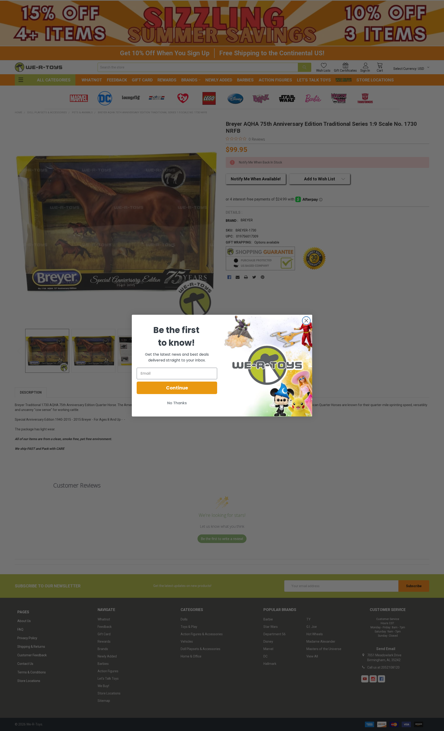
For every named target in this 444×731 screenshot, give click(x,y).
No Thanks (177, 403)
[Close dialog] (306, 321)
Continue (177, 388)
